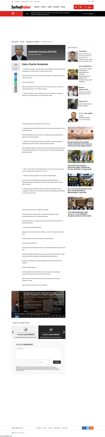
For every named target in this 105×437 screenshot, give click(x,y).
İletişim (50, 428)
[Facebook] (15, 74)
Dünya (50, 7)
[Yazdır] (15, 88)
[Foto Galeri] (93, 1)
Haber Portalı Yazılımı (19, 432)
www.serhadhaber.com (6, 436)
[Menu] (76, 7)
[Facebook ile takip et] (84, 428)
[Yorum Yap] (15, 91)
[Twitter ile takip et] (88, 428)
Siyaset (43, 7)
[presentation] (17, 14)
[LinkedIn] (15, 79)
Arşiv (31, 1)
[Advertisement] (52, 28)
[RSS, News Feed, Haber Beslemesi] (92, 428)
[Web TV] (89, 1)
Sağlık (63, 7)
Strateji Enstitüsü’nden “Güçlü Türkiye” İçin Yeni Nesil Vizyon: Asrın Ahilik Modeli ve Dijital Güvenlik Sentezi (50, 13)
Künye (44, 428)
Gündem (36, 7)
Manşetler (17, 1)
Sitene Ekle (37, 1)
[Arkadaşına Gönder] (15, 85)
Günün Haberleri (24, 1)
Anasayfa (39, 428)
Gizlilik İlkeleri (57, 428)
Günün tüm (88, 13)
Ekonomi (56, 7)
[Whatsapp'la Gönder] (15, 82)
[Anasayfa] (12, 1)
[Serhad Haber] (21, 7)
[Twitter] (15, 77)
